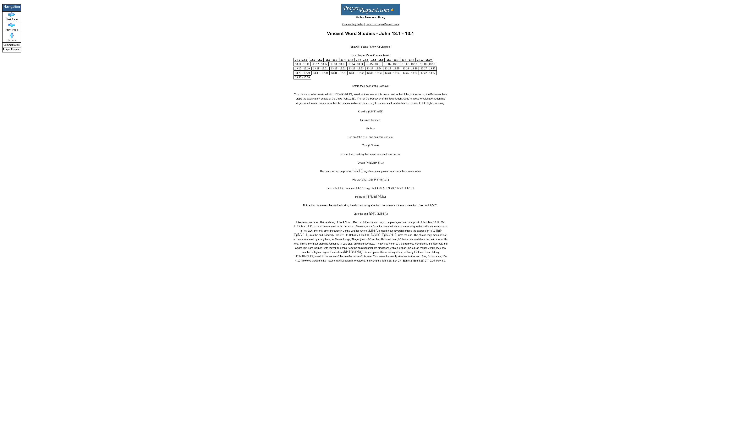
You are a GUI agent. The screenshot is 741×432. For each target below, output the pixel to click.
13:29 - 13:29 (302, 73)
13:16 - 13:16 (391, 64)
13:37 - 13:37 (428, 73)
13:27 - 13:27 (428, 68)
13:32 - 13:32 (356, 73)
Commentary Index (353, 24)
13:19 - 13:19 (302, 68)
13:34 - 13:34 (392, 73)
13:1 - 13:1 (301, 59)
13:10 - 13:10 (424, 59)
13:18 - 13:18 (427, 64)
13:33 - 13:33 (374, 73)
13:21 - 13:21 (320, 68)
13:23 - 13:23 (356, 68)
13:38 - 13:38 (302, 77)
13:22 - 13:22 (338, 68)
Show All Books (359, 46)
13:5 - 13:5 (362, 59)
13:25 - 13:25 (392, 68)
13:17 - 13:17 (409, 64)
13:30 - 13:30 (320, 73)
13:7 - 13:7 (392, 59)
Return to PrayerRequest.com (382, 24)
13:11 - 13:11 (302, 64)
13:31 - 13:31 (338, 73)
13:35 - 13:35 (410, 73)
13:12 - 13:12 (320, 64)
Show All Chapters (380, 46)
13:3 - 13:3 (332, 59)
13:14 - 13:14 (356, 64)
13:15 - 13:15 (373, 64)
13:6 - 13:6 (377, 59)
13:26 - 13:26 (410, 68)
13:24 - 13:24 (374, 68)
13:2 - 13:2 (316, 59)
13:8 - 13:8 (408, 59)
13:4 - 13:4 (347, 59)
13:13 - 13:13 (338, 64)
